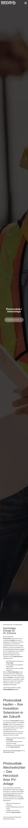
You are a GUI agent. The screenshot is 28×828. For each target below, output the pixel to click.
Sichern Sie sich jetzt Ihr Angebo (11, 750)
